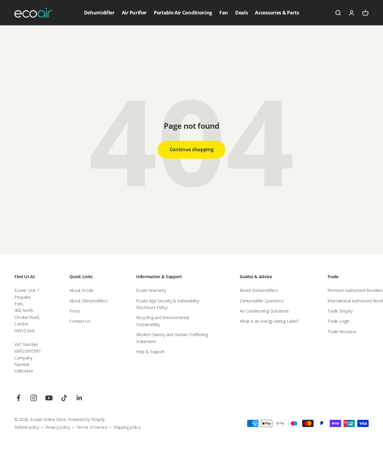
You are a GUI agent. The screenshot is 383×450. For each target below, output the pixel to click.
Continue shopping (192, 149)
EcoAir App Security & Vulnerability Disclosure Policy (167, 304)
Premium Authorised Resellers (355, 290)
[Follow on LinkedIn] (79, 398)
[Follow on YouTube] (49, 398)
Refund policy (26, 427)
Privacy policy (57, 427)
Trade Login (338, 321)
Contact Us (79, 321)
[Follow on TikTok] (64, 398)
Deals (241, 12)
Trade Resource (342, 331)
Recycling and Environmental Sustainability (162, 321)
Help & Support (150, 351)
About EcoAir (81, 290)
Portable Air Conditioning (183, 12)
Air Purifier (134, 12)
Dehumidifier (99, 12)
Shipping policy (126, 427)
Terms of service (91, 427)
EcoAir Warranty (151, 290)
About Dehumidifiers (88, 301)
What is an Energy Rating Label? (269, 321)
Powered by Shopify (86, 419)
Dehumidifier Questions (261, 301)
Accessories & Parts (277, 12)
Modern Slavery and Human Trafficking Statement (172, 338)
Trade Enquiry (340, 311)
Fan (223, 12)
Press (74, 311)
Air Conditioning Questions (264, 311)
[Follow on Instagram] (34, 398)
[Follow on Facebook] (18, 398)
